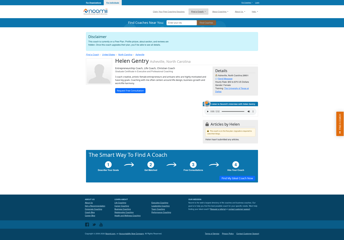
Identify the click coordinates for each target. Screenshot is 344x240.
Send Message (225, 78)
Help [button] (254, 11)
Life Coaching (120, 202)
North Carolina (125, 54)
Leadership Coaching (160, 206)
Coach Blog (90, 212)
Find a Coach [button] (197, 11)
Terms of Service (212, 233)
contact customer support (239, 209)
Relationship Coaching (124, 212)
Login (257, 2)
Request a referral (218, 209)
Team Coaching (158, 209)
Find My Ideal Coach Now (237, 178)
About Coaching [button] (219, 11)
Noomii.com (110, 233)
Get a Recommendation (95, 206)
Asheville (139, 54)
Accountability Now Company (131, 233)
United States (108, 54)
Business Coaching (122, 209)
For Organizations (93, 2)
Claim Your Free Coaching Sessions (169, 11)
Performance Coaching (161, 212)
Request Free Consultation (130, 90)
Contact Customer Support (247, 233)
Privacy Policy (228, 233)
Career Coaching (121, 206)
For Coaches (246, 2)
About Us (89, 202)
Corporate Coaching (93, 209)
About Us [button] (239, 11)
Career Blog (90, 215)
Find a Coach (92, 54)
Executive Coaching (159, 202)
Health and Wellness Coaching (127, 215)
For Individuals (112, 2)
